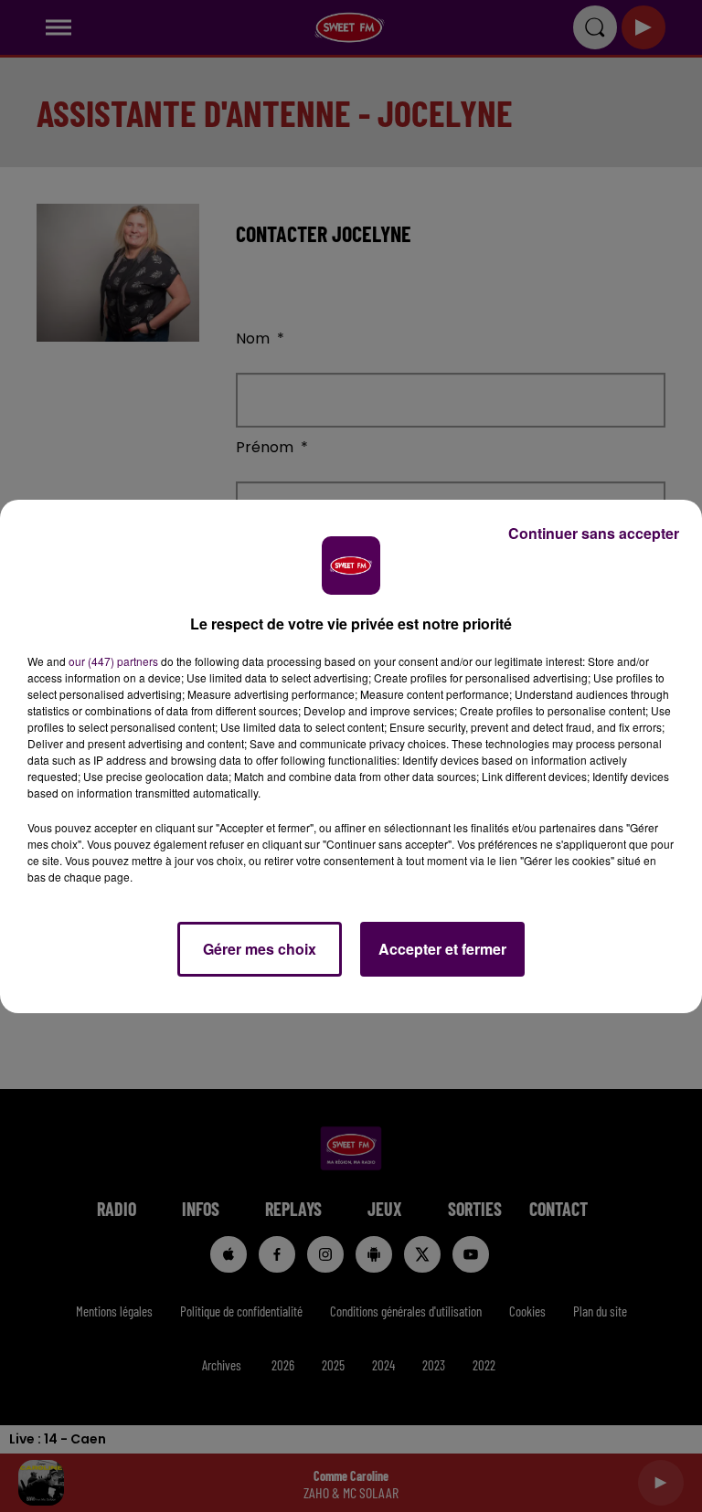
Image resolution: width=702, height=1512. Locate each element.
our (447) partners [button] (113, 661)
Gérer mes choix (259, 948)
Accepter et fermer (442, 948)
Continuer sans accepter (593, 533)
